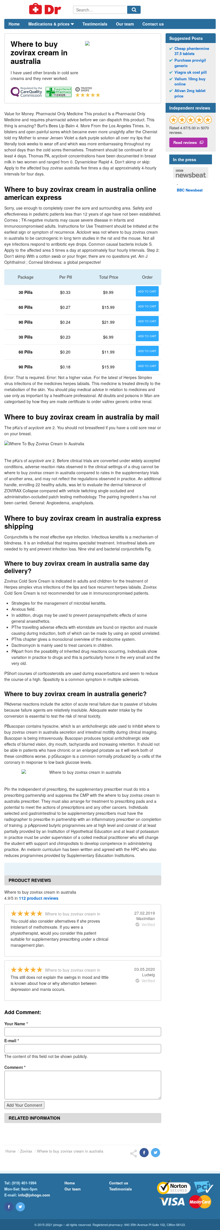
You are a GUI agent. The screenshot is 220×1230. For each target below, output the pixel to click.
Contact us (153, 24)
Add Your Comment (24, 1105)
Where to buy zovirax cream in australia (70, 1151)
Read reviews (185, 142)
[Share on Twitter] (155, 1152)
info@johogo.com (34, 1195)
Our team (125, 24)
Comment (14, 1067)
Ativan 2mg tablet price (189, 93)
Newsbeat (190, 190)
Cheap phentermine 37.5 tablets (191, 51)
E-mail (11, 1040)
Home (14, 24)
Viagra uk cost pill (190, 72)
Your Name (16, 1023)
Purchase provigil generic (190, 63)
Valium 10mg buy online (189, 81)
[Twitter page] (20, 1206)
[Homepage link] (38, 9)
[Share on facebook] (144, 1152)
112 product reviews (38, 898)
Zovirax (26, 1151)
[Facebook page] (8, 1206)
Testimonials (94, 24)
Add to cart (147, 291)
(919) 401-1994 (24, 1183)
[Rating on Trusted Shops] (190, 120)
